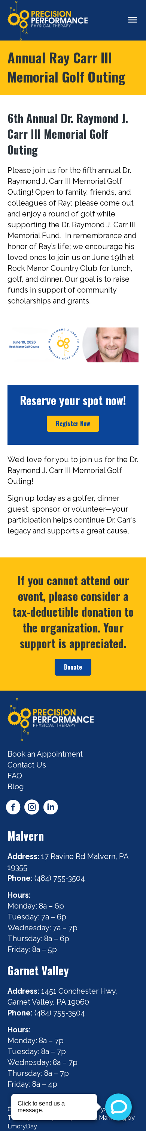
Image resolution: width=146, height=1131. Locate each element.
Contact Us (26, 764)
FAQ (14, 775)
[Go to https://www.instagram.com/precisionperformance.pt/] (31, 808)
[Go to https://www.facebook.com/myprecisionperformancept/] (13, 808)
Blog (15, 786)
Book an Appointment (45, 754)
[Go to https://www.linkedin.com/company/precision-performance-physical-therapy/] (50, 808)
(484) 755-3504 (60, 878)
